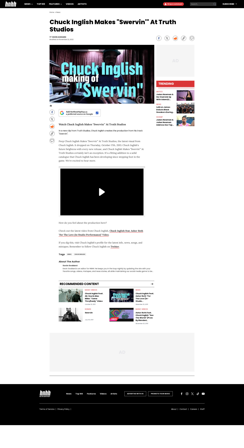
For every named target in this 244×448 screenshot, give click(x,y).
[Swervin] (71, 314)
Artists (82, 4)
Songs (88, 309)
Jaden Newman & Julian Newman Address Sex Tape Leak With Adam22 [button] (165, 122)
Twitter (115, 246)
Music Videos (91, 290)
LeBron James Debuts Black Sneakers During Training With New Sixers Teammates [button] (165, 109)
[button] (185, 95)
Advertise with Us (135, 394)
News (27, 4)
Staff (202, 409)
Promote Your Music (160, 394)
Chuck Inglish (97, 130)
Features (54, 4)
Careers (193, 409)
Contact (183, 409)
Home (52, 12)
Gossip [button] (159, 117)
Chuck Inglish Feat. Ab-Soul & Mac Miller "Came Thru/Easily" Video (94, 297)
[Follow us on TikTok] (197, 393)
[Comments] (191, 38)
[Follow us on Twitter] (192, 393)
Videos (70, 4)
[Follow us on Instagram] (187, 393)
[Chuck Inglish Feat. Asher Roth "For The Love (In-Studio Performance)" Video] (121, 295)
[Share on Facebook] (159, 38)
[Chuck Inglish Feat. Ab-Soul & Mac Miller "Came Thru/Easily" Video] (71, 295)
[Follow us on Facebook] (181, 393)
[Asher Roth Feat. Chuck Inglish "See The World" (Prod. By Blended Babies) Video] (121, 314)
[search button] (214, 4)
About (174, 409)
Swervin (89, 312)
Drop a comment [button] (174, 4)
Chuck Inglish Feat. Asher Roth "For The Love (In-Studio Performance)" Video (145, 297)
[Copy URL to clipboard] (183, 38)
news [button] (158, 104)
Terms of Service (47, 409)
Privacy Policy (64, 409)
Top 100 (41, 4)
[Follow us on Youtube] (203, 393)
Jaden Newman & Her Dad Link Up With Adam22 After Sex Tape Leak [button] (164, 97)
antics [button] (159, 91)
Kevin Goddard (59, 37)
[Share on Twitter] (167, 38)
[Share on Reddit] (175, 38)
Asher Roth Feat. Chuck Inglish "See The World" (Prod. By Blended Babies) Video (145, 316)
